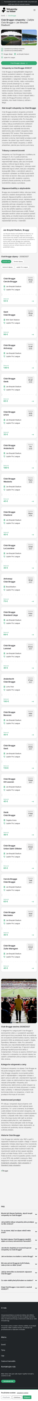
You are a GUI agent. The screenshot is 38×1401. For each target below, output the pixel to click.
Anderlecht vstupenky (9, 1163)
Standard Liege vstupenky (10, 1165)
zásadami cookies (22, 1393)
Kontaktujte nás (8, 1381)
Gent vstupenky (24, 1163)
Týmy (3, 1350)
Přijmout (27, 1397)
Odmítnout (17, 1397)
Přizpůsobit (6, 1397)
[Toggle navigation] (34, 10)
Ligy (2, 1356)
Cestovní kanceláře (8, 1361)
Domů (3, 1345)
